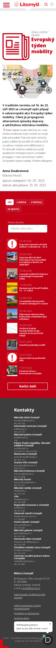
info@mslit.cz (20, 491)
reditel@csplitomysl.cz (24, 561)
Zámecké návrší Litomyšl (28, 513)
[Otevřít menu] (6, 5)
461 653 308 (19, 502)
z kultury (36, 202)
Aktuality (35, 34)
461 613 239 (19, 544)
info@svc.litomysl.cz (23, 550)
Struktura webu (21, 618)
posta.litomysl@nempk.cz (25, 457)
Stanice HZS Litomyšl (25, 462)
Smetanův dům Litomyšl (27, 538)
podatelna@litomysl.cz (24, 420)
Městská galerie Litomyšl (28, 530)
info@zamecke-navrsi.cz (25, 516)
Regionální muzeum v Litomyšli (31, 504)
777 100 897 (19, 519)
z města (21, 202)
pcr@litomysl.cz (21, 448)
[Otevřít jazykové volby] (51, 4)
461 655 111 (19, 459)
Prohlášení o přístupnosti (26, 613)
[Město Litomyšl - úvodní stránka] (26, 4)
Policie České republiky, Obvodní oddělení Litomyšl (32, 444)
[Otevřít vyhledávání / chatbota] (46, 4)
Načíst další (27, 386)
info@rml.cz (19, 508)
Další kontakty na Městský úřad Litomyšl (29, 596)
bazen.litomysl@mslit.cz (25, 482)
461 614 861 (19, 564)
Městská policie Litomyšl (28, 434)
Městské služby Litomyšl (27, 487)
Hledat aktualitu (16, 222)
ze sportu (13, 208)
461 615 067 (19, 527)
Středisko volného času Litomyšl (32, 547)
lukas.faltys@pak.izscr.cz (25, 465)
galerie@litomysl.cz (23, 533)
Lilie (16, 496)
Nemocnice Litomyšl (25, 453)
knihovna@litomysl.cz (24, 474)
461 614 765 (19, 536)
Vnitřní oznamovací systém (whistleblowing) (27, 607)
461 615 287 (19, 510)
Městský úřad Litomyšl (26, 417)
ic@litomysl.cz (20, 429)
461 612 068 (19, 476)
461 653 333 (19, 423)
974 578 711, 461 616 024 (25, 451)
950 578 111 (19, 468)
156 (15, 440)
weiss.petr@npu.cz (23, 525)
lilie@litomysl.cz (21, 499)
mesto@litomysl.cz (30, 588)
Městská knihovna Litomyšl (29, 470)
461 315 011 (19, 485)
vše (10, 202)
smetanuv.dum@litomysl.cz (26, 542)
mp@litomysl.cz (21, 437)
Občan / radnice (39, 31)
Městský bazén (22, 479)
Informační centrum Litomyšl (30, 425)
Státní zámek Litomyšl (26, 521)
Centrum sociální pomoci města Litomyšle (32, 557)
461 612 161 (19, 431)
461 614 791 (19, 493)
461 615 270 (19, 553)
